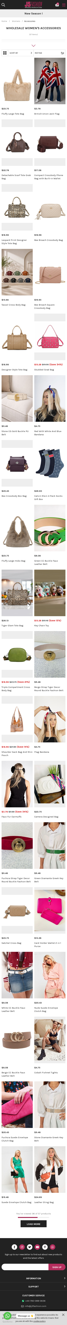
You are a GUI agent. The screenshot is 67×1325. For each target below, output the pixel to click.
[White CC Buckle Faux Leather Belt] (17, 975)
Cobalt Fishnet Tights (46, 1072)
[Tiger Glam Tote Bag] (17, 593)
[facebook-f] (14, 1247)
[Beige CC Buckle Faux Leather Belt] (17, 1040)
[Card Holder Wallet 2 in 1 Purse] (49, 910)
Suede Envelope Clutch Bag (16, 1202)
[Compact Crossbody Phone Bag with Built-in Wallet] (49, 142)
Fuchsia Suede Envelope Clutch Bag (15, 1139)
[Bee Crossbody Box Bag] (17, 463)
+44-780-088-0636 (35, 1300)
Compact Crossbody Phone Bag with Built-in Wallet (48, 177)
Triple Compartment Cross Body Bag (16, 689)
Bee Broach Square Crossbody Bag (44, 306)
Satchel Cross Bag (11, 943)
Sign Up (57, 1267)
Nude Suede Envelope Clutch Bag (46, 1009)
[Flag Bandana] (49, 719)
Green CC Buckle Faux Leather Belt (46, 562)
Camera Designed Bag (46, 816)
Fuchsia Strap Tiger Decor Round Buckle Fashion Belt (16, 880)
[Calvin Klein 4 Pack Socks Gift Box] (49, 463)
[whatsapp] (52, 1247)
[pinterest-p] (45, 1247)
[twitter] (29, 1247)
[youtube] (37, 1247)
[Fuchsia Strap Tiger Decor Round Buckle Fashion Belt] (17, 845)
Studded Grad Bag (44, 369)
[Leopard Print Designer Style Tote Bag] (17, 207)
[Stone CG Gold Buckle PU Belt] (17, 398)
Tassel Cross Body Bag (14, 304)
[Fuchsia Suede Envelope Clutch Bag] (17, 1104)
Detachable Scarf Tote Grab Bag (16, 177)
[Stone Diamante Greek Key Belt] (49, 1104)
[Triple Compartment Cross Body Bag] (17, 654)
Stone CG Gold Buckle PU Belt (15, 433)
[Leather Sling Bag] (49, 1169)
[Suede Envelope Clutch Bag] (17, 1169)
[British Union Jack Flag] (49, 81)
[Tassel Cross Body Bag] (17, 272)
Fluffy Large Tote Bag (13, 113)
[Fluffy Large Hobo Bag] (17, 528)
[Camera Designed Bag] (49, 784)
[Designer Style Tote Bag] (17, 337)
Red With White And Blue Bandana (47, 433)
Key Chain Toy (41, 625)
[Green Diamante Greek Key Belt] (49, 845)
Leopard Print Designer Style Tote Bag (14, 242)
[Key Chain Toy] (49, 593)
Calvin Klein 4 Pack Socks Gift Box (48, 498)
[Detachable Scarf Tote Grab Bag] (17, 142)
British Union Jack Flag (47, 113)
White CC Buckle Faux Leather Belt (13, 1009)
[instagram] (22, 1247)
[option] (33, 13)
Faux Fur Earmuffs (12, 816)
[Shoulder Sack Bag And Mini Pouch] (17, 719)
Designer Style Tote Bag (14, 369)
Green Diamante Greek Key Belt (48, 880)
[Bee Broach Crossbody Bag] (49, 207)
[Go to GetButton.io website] (7, 1322)
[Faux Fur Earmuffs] (17, 784)
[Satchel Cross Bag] (17, 910)
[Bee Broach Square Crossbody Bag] (49, 272)
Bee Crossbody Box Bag (14, 496)
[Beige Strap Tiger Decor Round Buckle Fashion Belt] (49, 654)
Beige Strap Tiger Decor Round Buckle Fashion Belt (48, 689)
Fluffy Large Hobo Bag (13, 560)
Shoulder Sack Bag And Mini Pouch (17, 754)
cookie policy (39, 1321)
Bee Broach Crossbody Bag (48, 240)
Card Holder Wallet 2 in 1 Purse (47, 945)
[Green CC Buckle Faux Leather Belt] (49, 528)
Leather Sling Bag (44, 1202)
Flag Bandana (41, 752)
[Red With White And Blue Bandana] (49, 398)
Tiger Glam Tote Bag (12, 625)
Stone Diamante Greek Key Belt (48, 1139)
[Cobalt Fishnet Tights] (49, 1040)
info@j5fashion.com (35, 1306)
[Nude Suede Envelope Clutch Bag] (49, 975)
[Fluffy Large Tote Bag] (17, 81)
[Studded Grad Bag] (49, 337)
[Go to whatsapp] (7, 1316)
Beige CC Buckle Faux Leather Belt (13, 1074)
